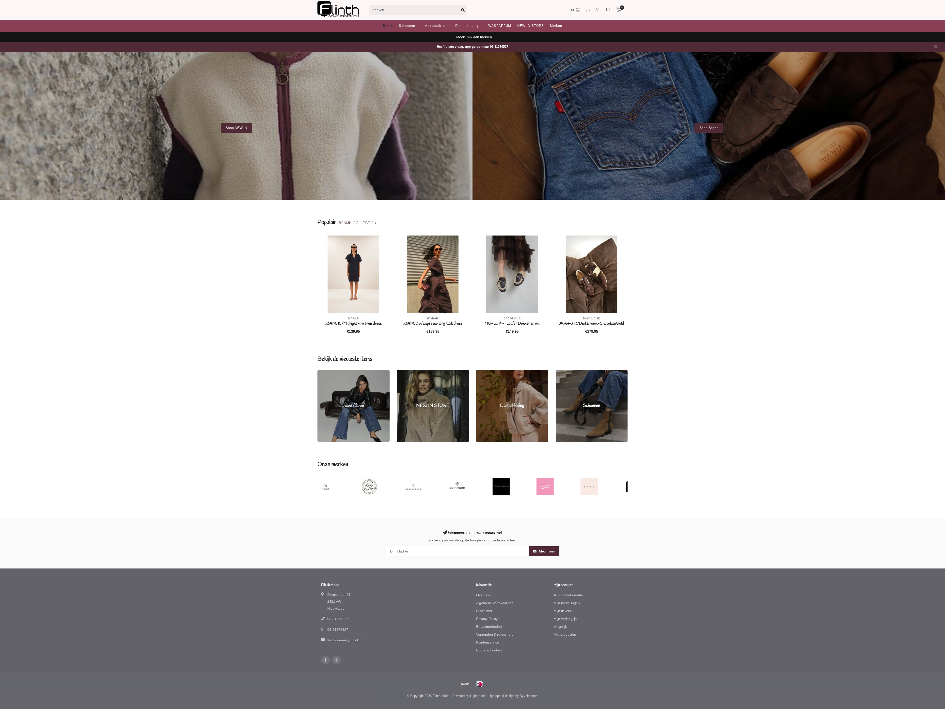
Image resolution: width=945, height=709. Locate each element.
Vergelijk (560, 627)
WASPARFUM (499, 26)
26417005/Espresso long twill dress (432, 323)
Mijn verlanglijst (566, 619)
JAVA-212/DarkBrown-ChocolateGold (591, 323)
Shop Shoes (708, 128)
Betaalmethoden (489, 627)
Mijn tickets (562, 611)
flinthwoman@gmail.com (346, 640)
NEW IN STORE (530, 26)
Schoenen (407, 26)
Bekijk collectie (357, 223)
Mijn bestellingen (567, 603)
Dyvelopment (529, 696)
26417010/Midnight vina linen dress (353, 323)
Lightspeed (478, 696)
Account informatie (568, 595)
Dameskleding (466, 26)
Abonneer (546, 551)
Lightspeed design (501, 696)
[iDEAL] (480, 684)
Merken (556, 26)
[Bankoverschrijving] (465, 684)
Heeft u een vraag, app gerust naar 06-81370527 (472, 46)
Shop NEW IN (236, 128)
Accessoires (435, 26)
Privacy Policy (487, 619)
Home (388, 26)
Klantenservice (487, 642)
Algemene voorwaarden (494, 603)
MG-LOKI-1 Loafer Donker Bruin (512, 323)
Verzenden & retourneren (496, 634)
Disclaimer (484, 611)
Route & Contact (489, 650)
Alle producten (565, 634)
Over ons (483, 595)
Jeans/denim (327, 372)
